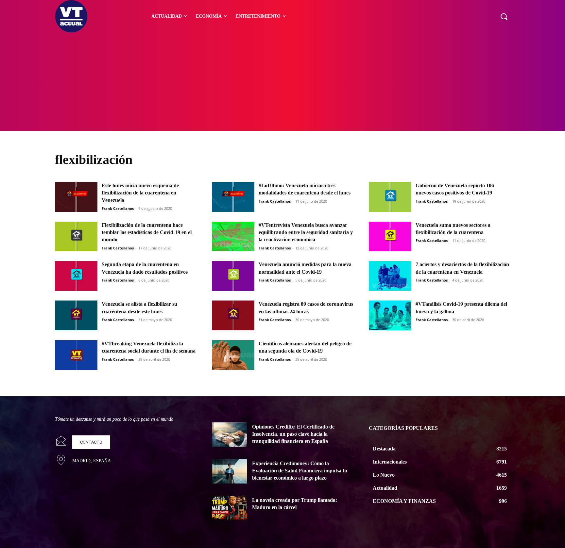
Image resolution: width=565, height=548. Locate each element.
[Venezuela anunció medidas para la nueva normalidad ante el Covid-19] (233, 276)
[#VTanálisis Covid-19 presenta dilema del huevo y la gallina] (390, 315)
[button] (504, 16)
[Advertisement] (282, 82)
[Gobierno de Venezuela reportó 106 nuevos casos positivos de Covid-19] (390, 197)
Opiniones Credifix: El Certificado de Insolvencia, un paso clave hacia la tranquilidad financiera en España (293, 434)
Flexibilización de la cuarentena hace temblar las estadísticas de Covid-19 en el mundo (147, 232)
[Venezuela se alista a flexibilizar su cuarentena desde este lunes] (76, 315)
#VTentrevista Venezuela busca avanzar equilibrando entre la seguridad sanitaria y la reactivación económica (306, 232)
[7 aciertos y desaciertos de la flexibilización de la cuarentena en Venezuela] (390, 276)
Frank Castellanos (118, 208)
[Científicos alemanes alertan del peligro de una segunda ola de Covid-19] (233, 355)
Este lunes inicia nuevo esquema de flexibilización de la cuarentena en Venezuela (140, 193)
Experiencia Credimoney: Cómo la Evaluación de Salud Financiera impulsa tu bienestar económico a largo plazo (299, 471)
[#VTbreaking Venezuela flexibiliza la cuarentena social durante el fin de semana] (76, 355)
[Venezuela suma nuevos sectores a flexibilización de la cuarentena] (390, 236)
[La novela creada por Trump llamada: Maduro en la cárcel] (229, 508)
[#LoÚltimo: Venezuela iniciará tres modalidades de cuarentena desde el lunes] (233, 197)
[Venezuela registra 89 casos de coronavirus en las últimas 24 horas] (233, 315)
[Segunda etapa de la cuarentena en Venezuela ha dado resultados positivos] (76, 276)
